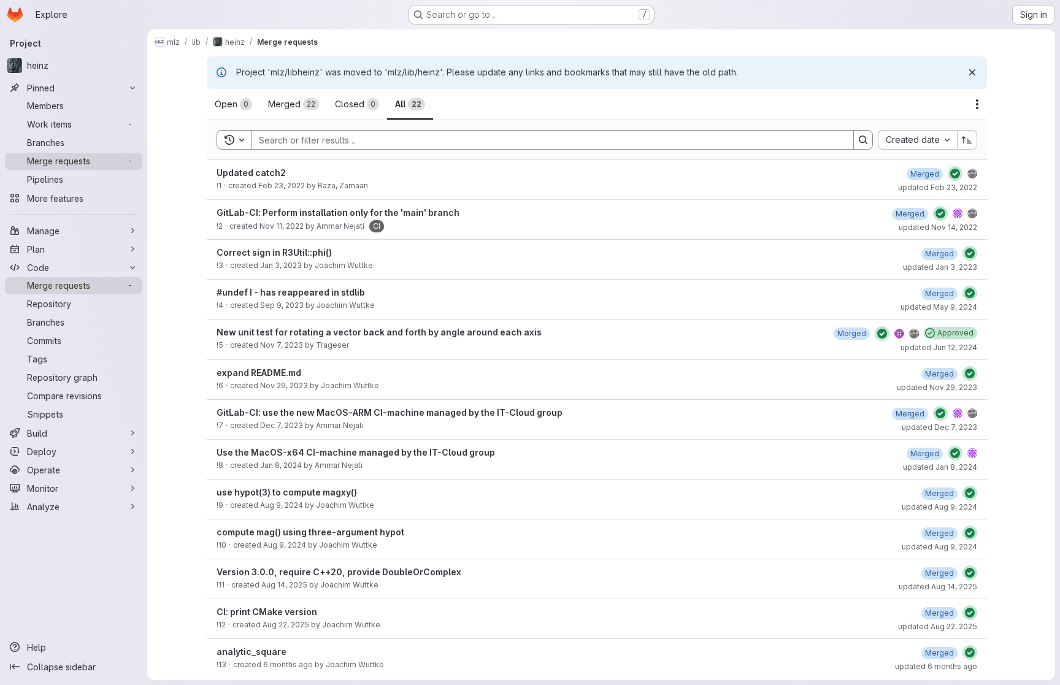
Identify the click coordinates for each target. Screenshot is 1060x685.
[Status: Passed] (955, 173)
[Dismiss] (972, 72)
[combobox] (917, 140)
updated (937, 187)
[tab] (233, 104)
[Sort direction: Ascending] (967, 140)
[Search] (863, 140)
